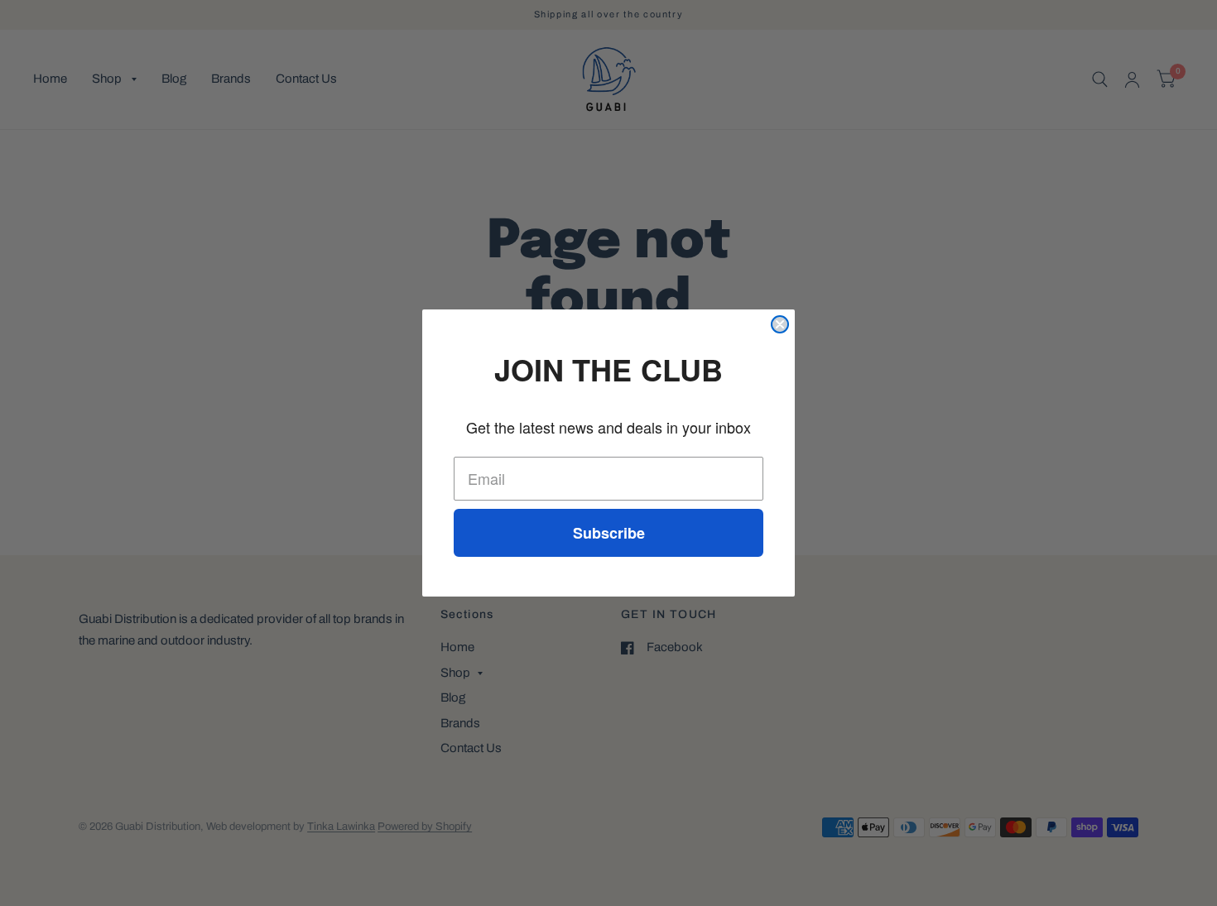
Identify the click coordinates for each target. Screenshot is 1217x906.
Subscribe (609, 533)
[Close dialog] (780, 324)
